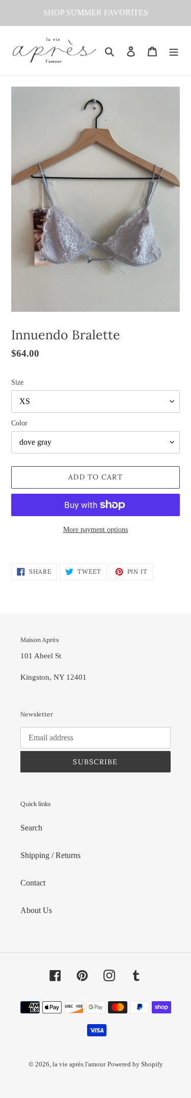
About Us (36, 910)
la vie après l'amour (78, 1064)
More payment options (95, 529)
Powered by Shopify (135, 1064)
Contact (32, 882)
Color (19, 423)
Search (31, 827)
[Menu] (173, 50)
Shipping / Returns (50, 855)
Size (17, 382)
